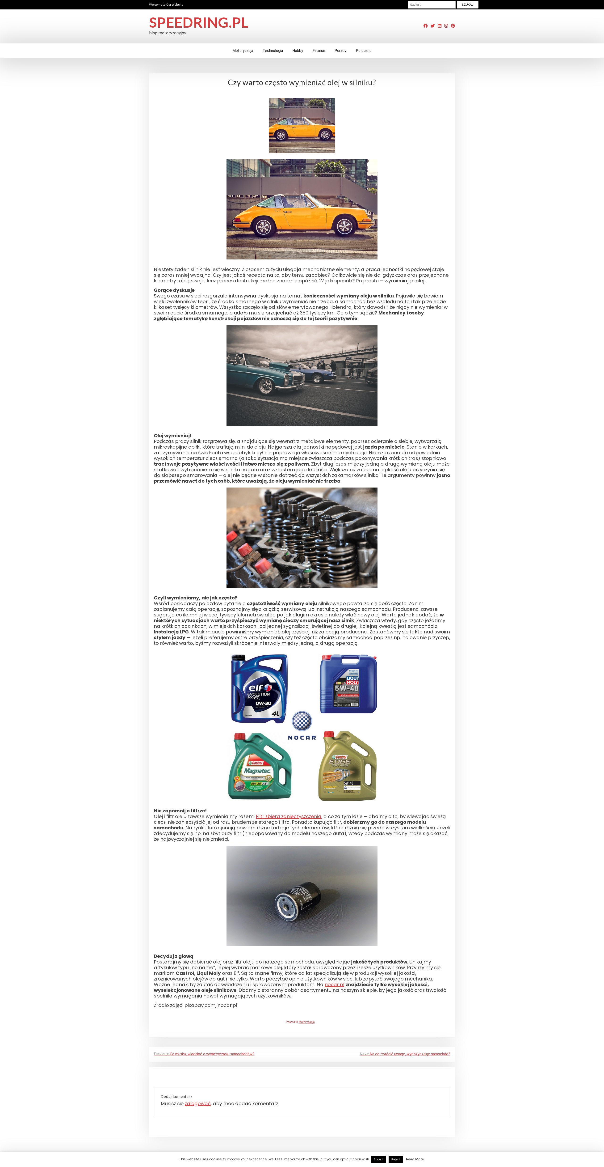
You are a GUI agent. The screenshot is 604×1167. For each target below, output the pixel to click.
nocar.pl (334, 984)
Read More (415, 1159)
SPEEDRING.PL (199, 22)
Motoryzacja (242, 50)
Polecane (364, 50)
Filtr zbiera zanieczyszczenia (288, 816)
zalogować (198, 1103)
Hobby (297, 50)
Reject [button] (395, 1159)
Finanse (319, 50)
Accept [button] (378, 1159)
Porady (340, 50)
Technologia (273, 50)
